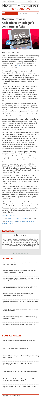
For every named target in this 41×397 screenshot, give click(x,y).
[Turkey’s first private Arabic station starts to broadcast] (20, 373)
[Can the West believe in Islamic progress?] (20, 350)
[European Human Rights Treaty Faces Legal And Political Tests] (20, 303)
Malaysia (13, 221)
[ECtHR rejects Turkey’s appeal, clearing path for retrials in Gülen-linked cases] (20, 311)
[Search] (37, 13)
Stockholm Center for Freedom (18, 218)
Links (12, 1)
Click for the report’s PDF (10, 215)
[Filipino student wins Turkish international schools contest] (20, 342)
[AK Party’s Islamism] (20, 241)
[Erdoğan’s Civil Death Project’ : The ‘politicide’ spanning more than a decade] (20, 319)
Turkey (11, 223)
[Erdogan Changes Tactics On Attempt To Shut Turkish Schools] (20, 388)
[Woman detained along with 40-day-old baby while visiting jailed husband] (20, 358)
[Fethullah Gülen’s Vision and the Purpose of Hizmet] (20, 326)
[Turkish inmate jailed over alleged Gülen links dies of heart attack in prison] (20, 265)
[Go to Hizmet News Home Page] (20, 7)
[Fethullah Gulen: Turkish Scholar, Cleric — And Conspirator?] (20, 365)
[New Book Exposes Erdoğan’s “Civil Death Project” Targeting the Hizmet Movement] (20, 296)
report (18, 66)
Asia (7, 221)
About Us (6, 1)
